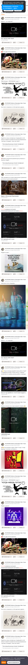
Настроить (18, 10)
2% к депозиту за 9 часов (7, 239)
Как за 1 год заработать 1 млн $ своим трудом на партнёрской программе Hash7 (14, 392)
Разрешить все (8, 10)
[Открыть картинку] (13, 307)
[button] (6, 42)
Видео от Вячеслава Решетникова (10, 196)
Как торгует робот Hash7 (7, 38)
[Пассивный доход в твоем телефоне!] (14, 145)
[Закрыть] (21, 6)
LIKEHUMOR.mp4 (5, 434)
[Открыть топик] (14, 21)
